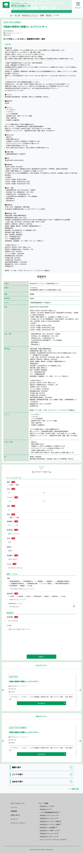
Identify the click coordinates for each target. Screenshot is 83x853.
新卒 (17, 485)
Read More (41, 703)
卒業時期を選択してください (15, 603)
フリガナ (10, 497)
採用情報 (14, 811)
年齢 (8, 506)
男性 (11, 517)
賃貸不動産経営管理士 (62, 583)
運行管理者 (13, 586)
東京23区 (48, 15)
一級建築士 (40, 581)
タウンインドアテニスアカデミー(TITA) (52, 840)
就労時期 (10, 617)
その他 (30, 586)
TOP (11, 15)
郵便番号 (10, 521)
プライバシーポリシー (18, 823)
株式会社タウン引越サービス (49, 830)
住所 (8, 538)
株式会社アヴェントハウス (48, 834)
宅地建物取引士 (28, 581)
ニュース (14, 807)
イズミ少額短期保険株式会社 (49, 812)
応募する (41, 657)
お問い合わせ (15, 815)
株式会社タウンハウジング (30, 15)
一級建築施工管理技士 (63, 581)
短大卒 (29, 596)
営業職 (42, 15)
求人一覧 (17, 15)
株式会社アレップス (46, 806)
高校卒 (47, 596)
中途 (11, 485)
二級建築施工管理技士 (17, 583)
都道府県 (10, 530)
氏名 (8, 489)
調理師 (22, 586)
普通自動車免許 (15, 581)
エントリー (14, 819)
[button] (8, 690)
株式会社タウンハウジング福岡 (49, 824)
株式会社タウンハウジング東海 (49, 821)
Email (9, 564)
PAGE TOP (75, 789)
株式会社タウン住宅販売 (47, 827)
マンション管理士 (46, 583)
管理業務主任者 (32, 583)
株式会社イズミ (45, 809)
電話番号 (10, 555)
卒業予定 (55, 596)
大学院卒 (20, 596)
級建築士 (50, 581)
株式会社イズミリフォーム (48, 815)
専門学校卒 (37, 596)
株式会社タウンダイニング (48, 837)
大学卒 (12, 596)
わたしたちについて (18, 803)
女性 (17, 517)
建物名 (9, 547)
